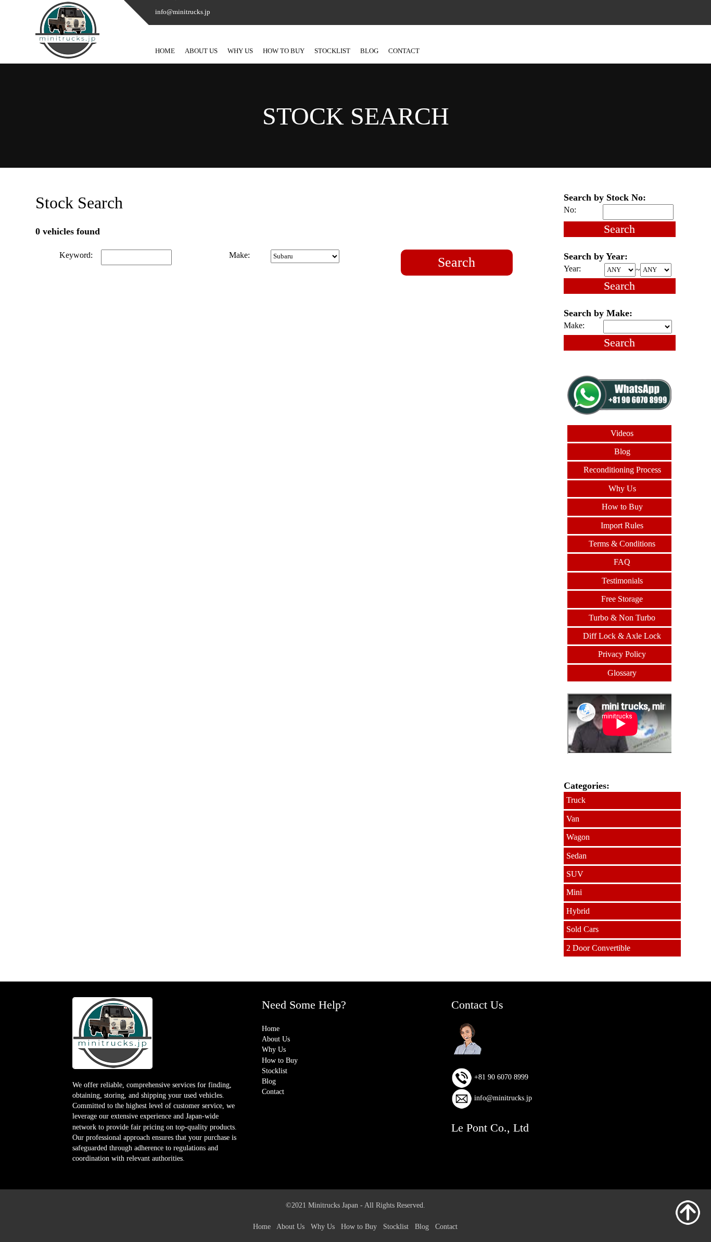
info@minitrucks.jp (502, 1098)
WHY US (240, 51)
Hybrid (578, 910)
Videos (622, 433)
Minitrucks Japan (333, 1205)
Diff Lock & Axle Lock (622, 635)
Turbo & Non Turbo (622, 617)
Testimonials (622, 580)
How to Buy (622, 506)
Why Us (622, 488)
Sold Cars (582, 929)
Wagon (578, 837)
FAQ (622, 561)
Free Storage (622, 598)
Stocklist (274, 1070)
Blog (622, 451)
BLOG (369, 51)
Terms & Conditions (622, 543)
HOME (165, 51)
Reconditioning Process (622, 469)
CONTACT (404, 51)
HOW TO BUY (283, 51)
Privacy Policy (622, 654)
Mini (574, 892)
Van (572, 818)
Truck (576, 800)
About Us (276, 1039)
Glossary (622, 672)
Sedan (576, 855)
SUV (574, 874)
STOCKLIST (332, 51)
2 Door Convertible (598, 947)
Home (271, 1028)
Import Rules (622, 525)
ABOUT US (201, 51)
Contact (273, 1091)
